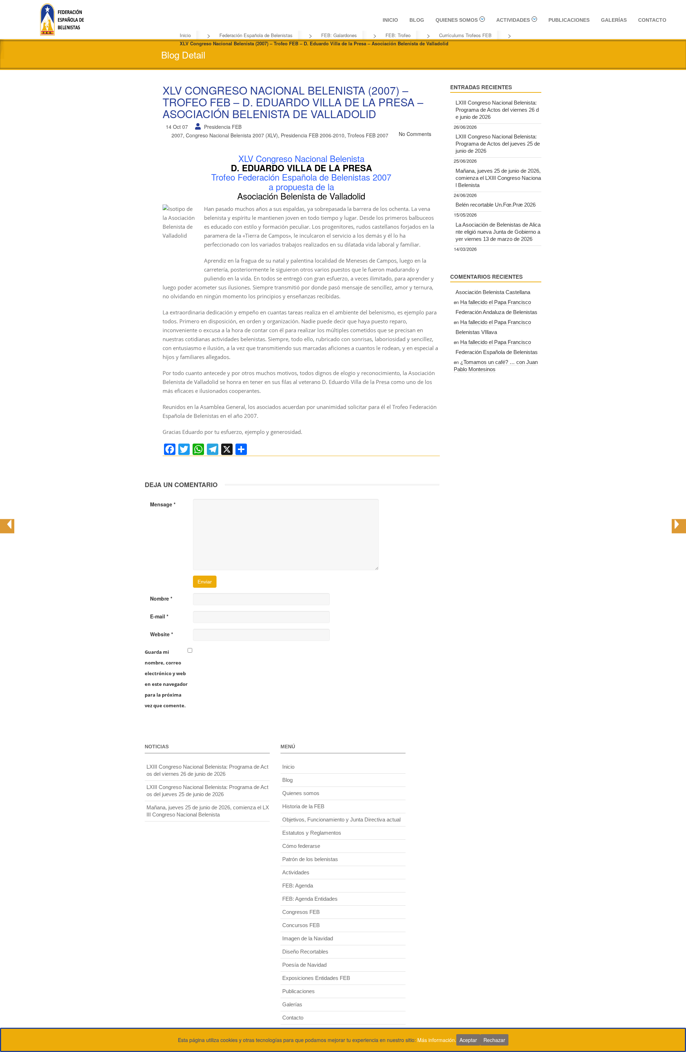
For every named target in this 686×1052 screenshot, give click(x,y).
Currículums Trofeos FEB (465, 35)
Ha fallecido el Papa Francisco (495, 302)
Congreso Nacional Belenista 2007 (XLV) (232, 135)
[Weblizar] (62, 18)
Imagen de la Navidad (307, 938)
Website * (161, 634)
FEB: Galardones (339, 35)
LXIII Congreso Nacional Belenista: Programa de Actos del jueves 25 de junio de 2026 (498, 143)
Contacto (652, 20)
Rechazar (494, 1039)
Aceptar (468, 1039)
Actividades (513, 20)
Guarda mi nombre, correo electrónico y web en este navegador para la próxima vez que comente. (166, 679)
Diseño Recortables (305, 952)
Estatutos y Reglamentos (311, 833)
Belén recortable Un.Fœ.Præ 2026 (496, 205)
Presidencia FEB (223, 126)
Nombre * (161, 598)
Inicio (390, 20)
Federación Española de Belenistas (256, 35)
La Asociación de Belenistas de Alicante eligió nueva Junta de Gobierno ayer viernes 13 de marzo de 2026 (498, 232)
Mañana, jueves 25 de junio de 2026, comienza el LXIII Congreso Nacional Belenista (498, 178)
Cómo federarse (301, 846)
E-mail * (159, 616)
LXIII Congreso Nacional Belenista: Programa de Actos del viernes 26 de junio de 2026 (497, 110)
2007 (177, 135)
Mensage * (162, 504)
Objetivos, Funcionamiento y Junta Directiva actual (341, 819)
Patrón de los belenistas (310, 859)
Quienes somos (457, 20)
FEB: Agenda (297, 885)
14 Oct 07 (177, 126)
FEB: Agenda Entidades (310, 899)
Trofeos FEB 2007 (367, 135)
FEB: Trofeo (398, 35)
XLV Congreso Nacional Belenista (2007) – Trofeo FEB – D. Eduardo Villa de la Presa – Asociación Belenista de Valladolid (293, 101)
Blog (416, 20)
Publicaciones (569, 20)
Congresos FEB (301, 912)
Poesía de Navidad (304, 965)
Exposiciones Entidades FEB (316, 978)
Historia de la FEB (303, 806)
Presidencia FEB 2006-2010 (312, 135)
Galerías (614, 20)
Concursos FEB (301, 925)
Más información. (436, 1039)
